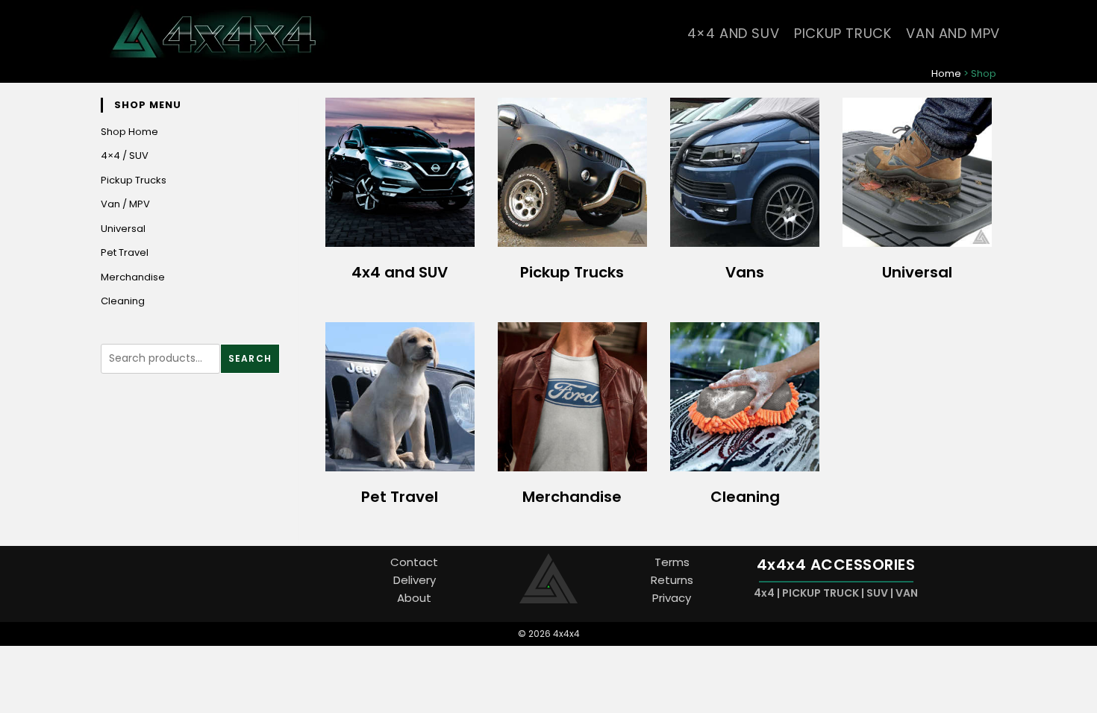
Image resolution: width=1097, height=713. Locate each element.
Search (250, 358)
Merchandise (133, 277)
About (414, 598)
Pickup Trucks (133, 180)
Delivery (414, 580)
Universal (123, 229)
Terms (672, 562)
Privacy (671, 598)
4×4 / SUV (125, 155)
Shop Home (129, 132)
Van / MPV (125, 204)
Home (946, 73)
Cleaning (123, 301)
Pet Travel (125, 252)
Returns (672, 580)
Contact (414, 562)
